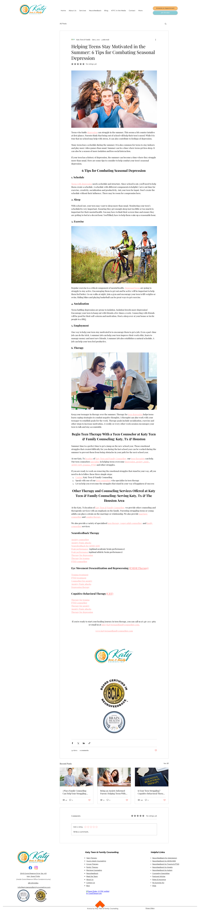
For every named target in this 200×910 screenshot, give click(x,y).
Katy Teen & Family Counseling (102, 852)
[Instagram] (36, 867)
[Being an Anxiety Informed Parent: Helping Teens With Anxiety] (114, 777)
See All (166, 763)
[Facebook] (30, 867)
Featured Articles (158, 876)
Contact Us (90, 883)
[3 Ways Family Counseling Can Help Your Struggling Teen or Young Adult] (76, 777)
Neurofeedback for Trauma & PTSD (165, 864)
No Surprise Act (158, 883)
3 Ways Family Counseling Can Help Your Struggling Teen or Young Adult (74, 792)
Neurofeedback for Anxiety (162, 867)
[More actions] (155, 39)
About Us (89, 879)
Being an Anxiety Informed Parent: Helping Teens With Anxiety (113, 792)
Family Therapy (92, 867)
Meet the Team (92, 876)
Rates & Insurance (159, 879)
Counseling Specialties (161, 873)
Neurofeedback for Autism (162, 870)
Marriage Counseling (94, 870)
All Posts (63, 24)
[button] (165, 24)
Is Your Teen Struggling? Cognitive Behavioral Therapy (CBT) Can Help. (151, 792)
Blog (88, 886)
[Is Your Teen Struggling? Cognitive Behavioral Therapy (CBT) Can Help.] (151, 777)
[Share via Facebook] (72, 743)
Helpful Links (158, 852)
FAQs (154, 886)
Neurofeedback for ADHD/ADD (164, 861)
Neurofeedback (92, 873)
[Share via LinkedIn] (84, 743)
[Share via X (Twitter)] (78, 743)
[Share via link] (89, 743)
